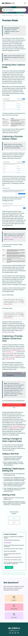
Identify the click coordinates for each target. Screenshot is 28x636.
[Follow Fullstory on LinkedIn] (12, 633)
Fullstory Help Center (7, 15)
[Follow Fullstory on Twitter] (10, 633)
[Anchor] (9, 67)
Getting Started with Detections (12, 540)
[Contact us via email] (18, 633)
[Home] (8, 3)
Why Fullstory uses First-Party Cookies (13, 548)
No (14, 522)
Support (14, 600)
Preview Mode (7, 542)
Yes (14, 518)
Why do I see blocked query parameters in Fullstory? (14, 546)
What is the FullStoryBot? (10, 551)
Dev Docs (14, 617)
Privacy (16, 15)
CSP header (10, 239)
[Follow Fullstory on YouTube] (15, 633)
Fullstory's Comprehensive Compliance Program (13, 537)
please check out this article (12, 331)
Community (14, 609)
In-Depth (21, 15)
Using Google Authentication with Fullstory (12, 554)
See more (9, 567)
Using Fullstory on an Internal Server (13, 557)
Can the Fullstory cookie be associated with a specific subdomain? (13, 563)
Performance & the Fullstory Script (12, 559)
